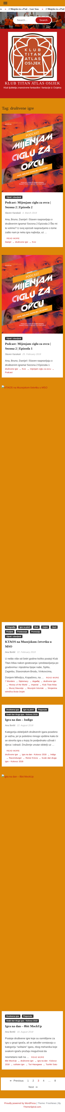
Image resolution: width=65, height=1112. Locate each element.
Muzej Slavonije (16, 688)
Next (31, 1087)
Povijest (9, 632)
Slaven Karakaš (13, 213)
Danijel (8, 242)
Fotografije (10, 627)
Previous (19, 1080)
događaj (35, 681)
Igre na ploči (25, 627)
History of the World (18, 684)
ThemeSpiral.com (32, 1107)
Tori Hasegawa (35, 1064)
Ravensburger (15, 758)
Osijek (45, 627)
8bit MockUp (11, 1061)
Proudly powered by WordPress (20, 1103)
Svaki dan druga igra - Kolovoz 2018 (22, 714)
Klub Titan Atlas (49, 684)
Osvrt (54, 627)
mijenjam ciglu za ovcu (40, 369)
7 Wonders (10, 681)
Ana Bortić (10, 652)
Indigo (53, 754)
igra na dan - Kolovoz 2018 (34, 754)
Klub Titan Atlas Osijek (32, 83)
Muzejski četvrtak (35, 688)
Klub (36, 627)
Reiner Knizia (32, 758)
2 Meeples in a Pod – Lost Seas (21, 9)
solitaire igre (18, 1064)
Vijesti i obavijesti (13, 197)
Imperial (34, 684)
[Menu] (5, 3)
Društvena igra (12, 710)
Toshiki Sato (51, 1064)
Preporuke (42, 710)
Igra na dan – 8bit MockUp (23, 1026)
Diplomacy (23, 681)
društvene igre (21, 242)
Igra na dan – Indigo (19, 719)
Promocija (35, 632)
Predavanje (22, 632)
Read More (13, 238)
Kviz (34, 242)
